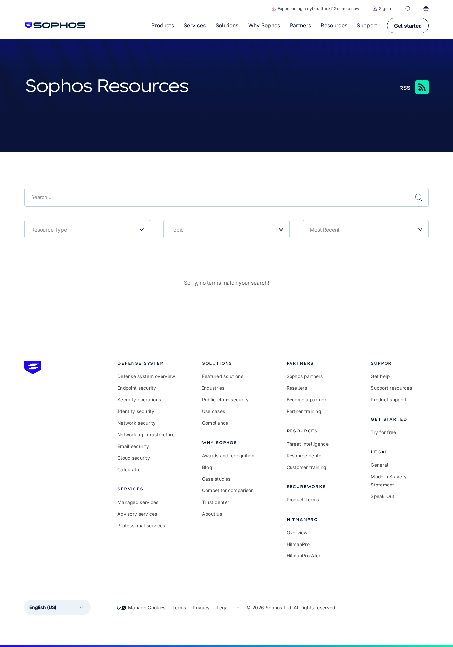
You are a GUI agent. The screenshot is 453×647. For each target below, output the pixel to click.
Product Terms (303, 499)
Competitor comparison (228, 490)
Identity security (136, 411)
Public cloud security (225, 399)
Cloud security (133, 458)
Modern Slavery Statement (389, 480)
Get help (380, 376)
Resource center (305, 455)
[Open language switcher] (426, 8)
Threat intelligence (308, 444)
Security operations (139, 399)
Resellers (297, 388)
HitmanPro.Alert (304, 555)
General (379, 465)
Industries (213, 388)
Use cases (213, 411)
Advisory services (137, 514)
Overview (297, 532)
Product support (389, 399)
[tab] (146, 363)
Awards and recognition (228, 455)
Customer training (306, 467)
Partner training (304, 411)
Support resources (391, 388)
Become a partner (306, 399)
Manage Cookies (147, 607)
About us (212, 514)
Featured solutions (222, 376)
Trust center (215, 502)
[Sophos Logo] (55, 25)
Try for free (383, 432)
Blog (207, 467)
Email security (133, 446)
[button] (382, 8)
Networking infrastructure (146, 434)
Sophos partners (305, 376)
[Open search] (408, 8)
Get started (408, 25)
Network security (136, 423)
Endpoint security (136, 388)
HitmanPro (298, 544)
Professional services (141, 525)
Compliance (215, 423)
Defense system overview (146, 376)
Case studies (216, 479)
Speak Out (383, 496)
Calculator (129, 469)
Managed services (137, 502)
